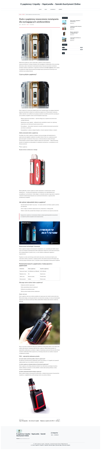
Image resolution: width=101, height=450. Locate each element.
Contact (60, 9)
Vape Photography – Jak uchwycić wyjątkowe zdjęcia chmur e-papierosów (29, 420)
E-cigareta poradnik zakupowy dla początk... (75, 27)
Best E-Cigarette (36, 445)
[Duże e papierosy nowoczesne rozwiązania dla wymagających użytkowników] (35, 44)
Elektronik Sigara (52, 445)
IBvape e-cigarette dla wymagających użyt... (74, 33)
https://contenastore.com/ (25, 438)
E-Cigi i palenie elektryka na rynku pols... (75, 38)
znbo (20, 24)
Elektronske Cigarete (66, 445)
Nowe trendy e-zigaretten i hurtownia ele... (75, 21)
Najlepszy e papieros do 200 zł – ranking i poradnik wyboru (50, 420)
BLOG (23, 14)
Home (20, 14)
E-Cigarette (41, 445)
